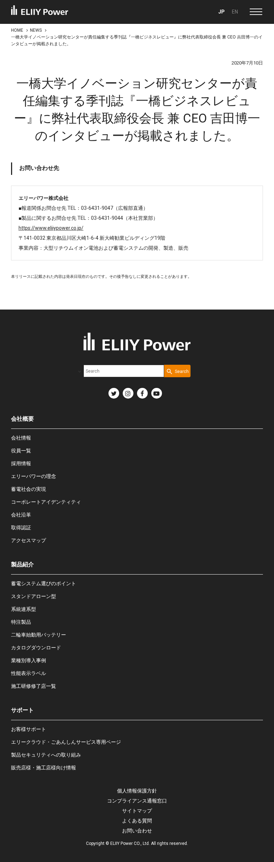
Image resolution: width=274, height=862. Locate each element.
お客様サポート (28, 729)
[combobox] (123, 371)
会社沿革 (21, 515)
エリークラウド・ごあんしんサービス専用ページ (66, 742)
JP (221, 12)
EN (235, 12)
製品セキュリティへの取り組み (46, 755)
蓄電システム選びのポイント (43, 583)
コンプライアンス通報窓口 (137, 801)
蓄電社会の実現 (28, 489)
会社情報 (21, 438)
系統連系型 (23, 609)
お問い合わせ (137, 831)
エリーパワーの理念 (33, 476)
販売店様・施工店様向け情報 (43, 767)
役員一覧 (21, 450)
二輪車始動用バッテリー (38, 635)
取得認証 (21, 527)
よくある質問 (137, 821)
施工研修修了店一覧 (33, 686)
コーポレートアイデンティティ (46, 502)
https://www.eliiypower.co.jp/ (51, 228)
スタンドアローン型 (33, 596)
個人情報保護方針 (137, 791)
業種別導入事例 (28, 660)
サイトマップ (137, 811)
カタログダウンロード (36, 647)
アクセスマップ (28, 540)
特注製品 (21, 622)
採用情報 (21, 463)
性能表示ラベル (28, 673)
